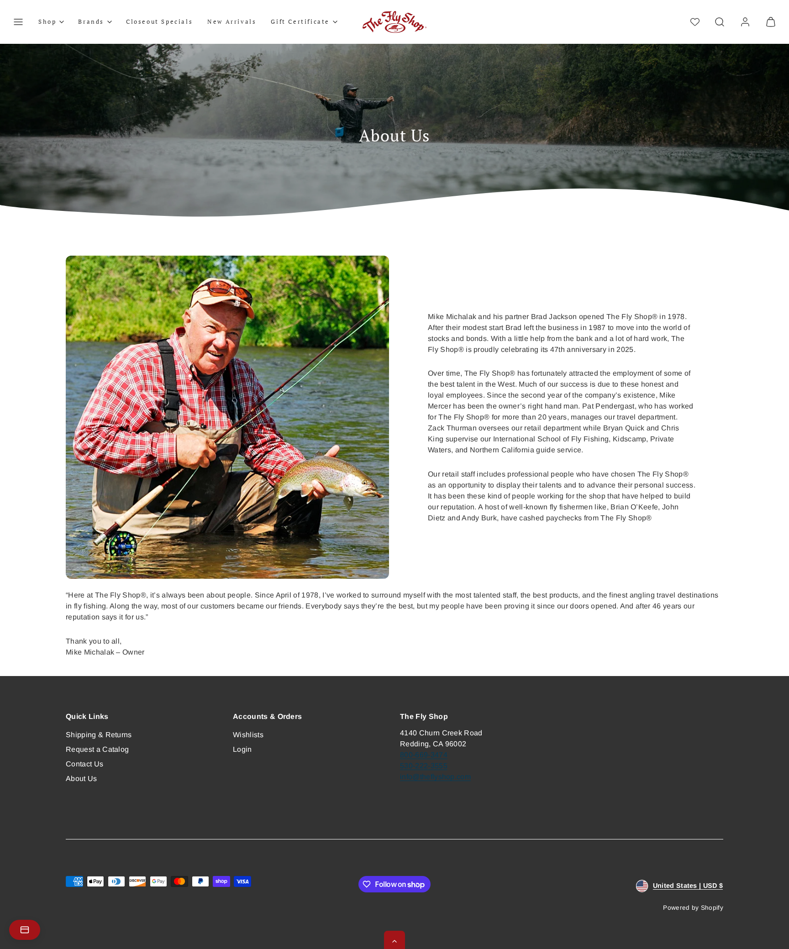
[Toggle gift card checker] (24, 930)
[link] (745, 22)
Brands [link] (91, 21)
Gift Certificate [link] (300, 21)
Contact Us (84, 764)
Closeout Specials (159, 21)
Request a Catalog (97, 749)
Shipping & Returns (99, 735)
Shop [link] (47, 21)
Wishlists (248, 735)
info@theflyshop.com (435, 777)
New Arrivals (231, 21)
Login (242, 749)
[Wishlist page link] (695, 21)
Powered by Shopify (693, 907)
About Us (81, 778)
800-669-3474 (423, 755)
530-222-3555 (423, 766)
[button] (18, 22)
